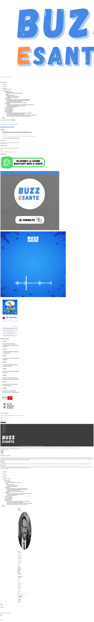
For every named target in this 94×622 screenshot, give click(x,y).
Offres (4, 90)
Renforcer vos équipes (9, 92)
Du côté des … (5, 82)
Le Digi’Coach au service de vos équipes (14, 93)
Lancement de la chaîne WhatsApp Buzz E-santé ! (16, 105)
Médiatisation (7, 103)
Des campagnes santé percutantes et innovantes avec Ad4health (19, 112)
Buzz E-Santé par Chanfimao (39, 445)
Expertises (4, 88)
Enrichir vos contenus (9, 107)
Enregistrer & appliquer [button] (4, 468)
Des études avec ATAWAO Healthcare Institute (16, 114)
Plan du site (22, 445)
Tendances (4, 86)
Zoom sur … (5, 84)
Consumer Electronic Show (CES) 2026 (14, 101)
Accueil (1, 124)
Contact (4, 118)
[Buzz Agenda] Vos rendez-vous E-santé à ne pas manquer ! (18, 99)
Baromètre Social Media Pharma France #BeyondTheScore (18, 100)
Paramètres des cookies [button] (5, 448)
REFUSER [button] (16, 448)
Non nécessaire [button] (3, 464)
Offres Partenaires (8, 111)
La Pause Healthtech (9, 110)
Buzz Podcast (9, 108)
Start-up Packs (7, 91)
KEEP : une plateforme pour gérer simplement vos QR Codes (18, 116)
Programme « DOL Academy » (12, 97)
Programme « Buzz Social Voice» (13, 96)
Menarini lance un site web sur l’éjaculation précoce (17, 132)
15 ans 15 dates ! (8, 89)
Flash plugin (9, 612)
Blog (3, 117)
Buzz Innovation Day (11, 95)
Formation (7, 94)
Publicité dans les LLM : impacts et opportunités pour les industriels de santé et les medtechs (11, 345)
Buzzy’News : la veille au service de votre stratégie (16, 102)
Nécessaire (3, 461)
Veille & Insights (8, 98)
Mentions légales (27, 445)
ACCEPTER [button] (11, 448)
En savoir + (20, 448)
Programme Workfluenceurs (12, 106)
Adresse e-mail (3, 151)
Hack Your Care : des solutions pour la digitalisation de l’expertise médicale (21, 115)
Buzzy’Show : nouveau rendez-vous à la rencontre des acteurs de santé (20, 104)
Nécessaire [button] (2, 460)
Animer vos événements (9, 109)
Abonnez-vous (3, 154)
